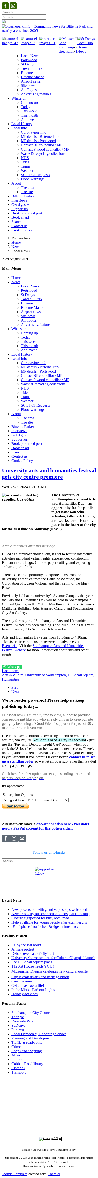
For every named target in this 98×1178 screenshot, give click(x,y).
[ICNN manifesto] (49, 1138)
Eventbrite (9, 646)
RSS (51, 1126)
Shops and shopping (26, 1051)
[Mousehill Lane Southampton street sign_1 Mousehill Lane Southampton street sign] (68, 51)
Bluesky (65, 1121)
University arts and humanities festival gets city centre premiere (49, 473)
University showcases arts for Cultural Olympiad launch (53, 958)
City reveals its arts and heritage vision (40, 977)
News (15, 247)
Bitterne (70, 1101)
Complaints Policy (66, 1149)
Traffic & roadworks (26, 1042)
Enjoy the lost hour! (26, 945)
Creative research (24, 981)
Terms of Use (29, 1149)
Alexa (62, 1126)
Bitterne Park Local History (45, 1093)
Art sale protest (22, 949)
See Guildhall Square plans (31, 962)
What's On (77, 1093)
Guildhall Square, (81, 675)
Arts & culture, (13, 675)
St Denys (18, 1025)
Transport (18, 1072)
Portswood (19, 1030)
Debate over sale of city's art (32, 954)
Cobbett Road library (27, 1064)
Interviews (58, 1114)
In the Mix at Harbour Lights (33, 990)
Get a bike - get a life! (27, 985)
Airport (70, 1114)
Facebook (32, 1121)
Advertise (25, 1088)
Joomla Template (14, 1174)
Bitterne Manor (55, 1101)
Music (16, 1055)
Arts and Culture (33, 1114)
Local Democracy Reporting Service (38, 1034)
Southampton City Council (31, 1013)
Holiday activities (24, 994)
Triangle (17, 1017)
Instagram (49, 1121)
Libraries (18, 1068)
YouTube (38, 1126)
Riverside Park (22, 1021)
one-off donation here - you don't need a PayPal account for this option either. (45, 826)
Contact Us (63, 1088)
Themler (54, 1174)
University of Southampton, (46, 675)
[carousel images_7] (30, 43)
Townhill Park (37, 1101)
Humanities (10, 679)
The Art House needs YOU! (32, 966)
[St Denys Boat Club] (86, 43)
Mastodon (81, 1121)
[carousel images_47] (11, 43)
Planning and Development (31, 1038)
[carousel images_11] (48, 43)
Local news (10, 671)
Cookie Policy (46, 1149)
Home (16, 242)
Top (49, 1081)
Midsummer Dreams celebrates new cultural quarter (50, 971)
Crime (16, 1047)
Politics (16, 1059)
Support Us (43, 1088)
